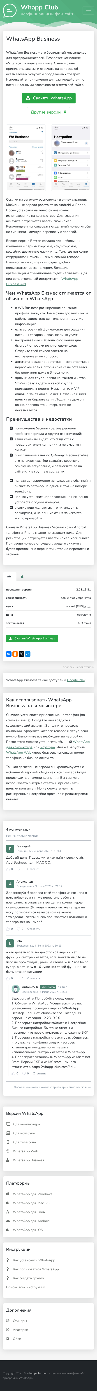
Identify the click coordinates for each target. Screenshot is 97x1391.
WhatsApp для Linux (29, 1212)
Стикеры (20, 1321)
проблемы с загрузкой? (78, 667)
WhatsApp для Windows (32, 1194)
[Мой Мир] (27, 654)
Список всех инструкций (25, 1287)
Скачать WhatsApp (52, 98)
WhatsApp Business (28, 1160)
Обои (17, 1338)
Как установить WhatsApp (34, 1260)
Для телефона (24, 1142)
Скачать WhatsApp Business (34, 638)
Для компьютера (26, 1124)
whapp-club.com (37, 1373)
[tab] (9, 577)
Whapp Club (39, 7)
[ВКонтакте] (9, 654)
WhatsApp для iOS (28, 1230)
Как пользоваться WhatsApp (36, 1269)
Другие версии (46, 112)
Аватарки (20, 1330)
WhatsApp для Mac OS (31, 1203)
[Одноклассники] (15, 654)
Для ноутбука (24, 1133)
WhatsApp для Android (31, 1221)
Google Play (76, 680)
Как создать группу (28, 1278)
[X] (21, 654)
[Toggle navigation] (88, 11)
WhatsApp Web (18, 752)
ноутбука (47, 747)
